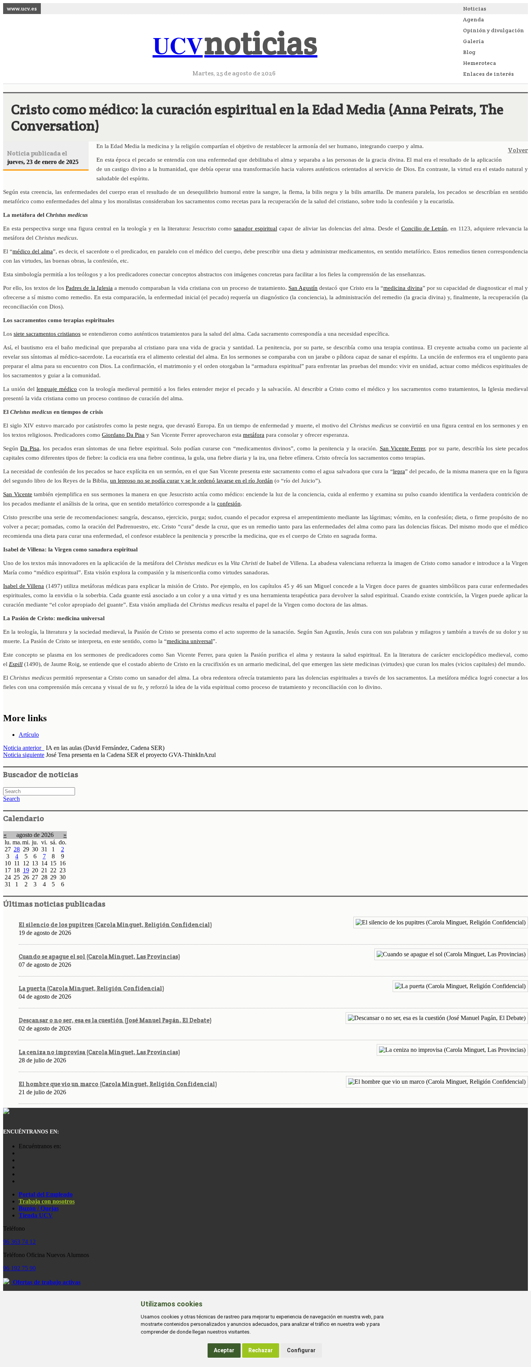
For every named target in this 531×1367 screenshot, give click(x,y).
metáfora (253, 435)
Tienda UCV (36, 1215)
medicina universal (190, 641)
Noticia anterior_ (23, 748)
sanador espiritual (255, 228)
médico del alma (32, 251)
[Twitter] (21, 1174)
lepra (399, 471)
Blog (469, 52)
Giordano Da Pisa (123, 435)
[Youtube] (21, 1167)
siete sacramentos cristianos (47, 334)
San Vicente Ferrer (402, 448)
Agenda (473, 19)
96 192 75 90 (19, 1268)
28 (17, 849)
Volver (518, 150)
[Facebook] (21, 1160)
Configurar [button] (301, 1350)
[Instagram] (21, 1153)
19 (26, 870)
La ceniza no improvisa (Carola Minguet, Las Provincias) (99, 1052)
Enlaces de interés (488, 73)
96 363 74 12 (19, 1241)
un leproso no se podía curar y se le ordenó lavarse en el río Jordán (191, 481)
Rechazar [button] (260, 1350)
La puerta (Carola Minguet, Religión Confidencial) (91, 988)
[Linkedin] (21, 1181)
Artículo (29, 734)
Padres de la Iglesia (89, 288)
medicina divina (402, 288)
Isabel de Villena (23, 586)
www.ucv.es (22, 8)
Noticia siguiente (23, 755)
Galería (473, 41)
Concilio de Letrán (424, 228)
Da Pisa (29, 448)
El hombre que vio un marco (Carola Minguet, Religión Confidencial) (118, 1084)
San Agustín (303, 288)
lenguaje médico (57, 389)
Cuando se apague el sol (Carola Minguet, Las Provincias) (99, 956)
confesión (229, 503)
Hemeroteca (479, 62)
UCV (235, 45)
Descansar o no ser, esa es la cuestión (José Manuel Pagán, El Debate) (115, 1020)
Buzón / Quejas (39, 1208)
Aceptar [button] (224, 1350)
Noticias (474, 8)
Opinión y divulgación (493, 30)
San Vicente (17, 494)
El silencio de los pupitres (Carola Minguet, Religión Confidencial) (115, 924)
